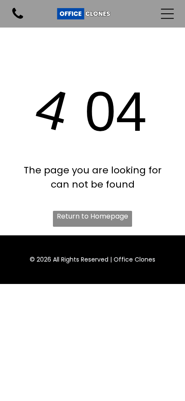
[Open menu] (167, 13)
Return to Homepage (92, 216)
